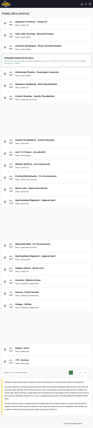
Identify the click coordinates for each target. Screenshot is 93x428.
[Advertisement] (46, 119)
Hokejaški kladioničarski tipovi (19, 57)
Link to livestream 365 (6, 4)
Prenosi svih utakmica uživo (73, 423)
